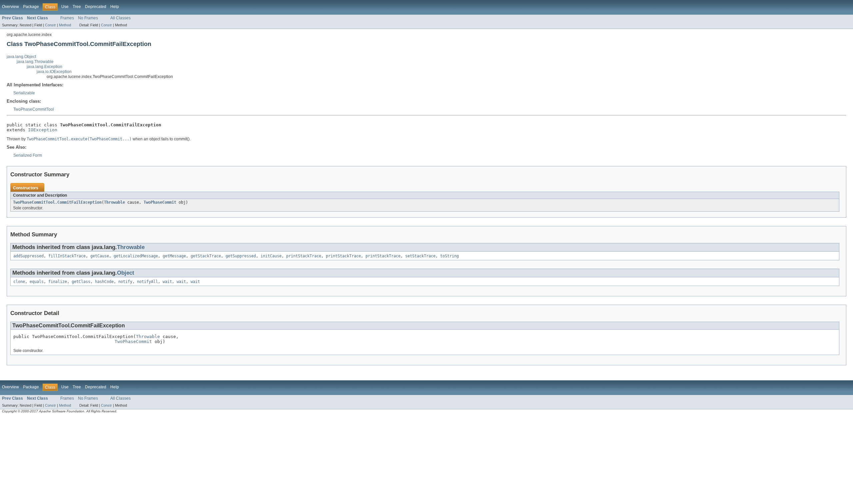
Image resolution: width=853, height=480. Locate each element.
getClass (81, 281)
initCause (271, 256)
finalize (57, 281)
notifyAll (147, 281)
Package (31, 6)
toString (449, 256)
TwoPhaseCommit (160, 202)
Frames (67, 18)
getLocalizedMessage (136, 256)
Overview (10, 6)
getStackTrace (206, 256)
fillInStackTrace (67, 256)
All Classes (120, 18)
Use (65, 6)
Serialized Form (27, 155)
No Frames (88, 18)
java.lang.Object (21, 56)
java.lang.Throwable (35, 61)
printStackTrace (303, 256)
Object (125, 273)
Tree (77, 6)
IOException (42, 129)
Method (65, 25)
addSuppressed (28, 256)
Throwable (114, 202)
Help (114, 6)
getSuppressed (241, 256)
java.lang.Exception (44, 66)
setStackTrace (420, 256)
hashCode (104, 281)
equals (37, 281)
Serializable (24, 93)
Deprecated (95, 6)
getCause (99, 256)
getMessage (174, 256)
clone (19, 281)
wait (167, 281)
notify (125, 281)
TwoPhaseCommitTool (33, 109)
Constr (50, 25)
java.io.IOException (54, 71)
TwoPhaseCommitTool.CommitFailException (57, 202)
